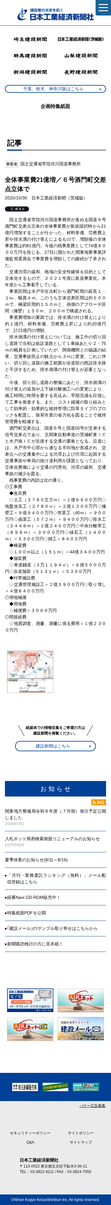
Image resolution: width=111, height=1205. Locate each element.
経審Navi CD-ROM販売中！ (34, 897)
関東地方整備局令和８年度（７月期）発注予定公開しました (55, 814)
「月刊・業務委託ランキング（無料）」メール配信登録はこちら (56, 878)
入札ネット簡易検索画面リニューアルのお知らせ (52, 838)
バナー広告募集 (92, 1106)
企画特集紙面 (55, 106)
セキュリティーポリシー (30, 1133)
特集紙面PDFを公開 (26, 912)
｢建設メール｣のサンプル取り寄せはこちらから (52, 928)
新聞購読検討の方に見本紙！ (35, 943)
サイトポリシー (81, 1133)
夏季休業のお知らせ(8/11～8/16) (36, 859)
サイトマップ (81, 1142)
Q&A (30, 1142)
